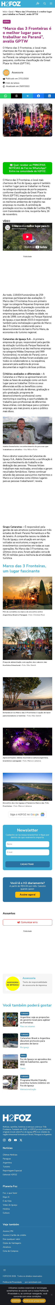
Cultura (6, 1215)
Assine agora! (27, 896)
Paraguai (7, 1160)
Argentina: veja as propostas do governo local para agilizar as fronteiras (35, 1022)
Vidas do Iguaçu (10, 1207)
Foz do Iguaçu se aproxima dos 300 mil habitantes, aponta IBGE (35, 1064)
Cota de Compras (10, 1253)
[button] (44, 4)
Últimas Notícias (10, 1157)
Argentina (7, 1164)
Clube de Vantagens (12, 1245)
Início (5, 11)
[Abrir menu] (4, 1272)
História (6, 1211)
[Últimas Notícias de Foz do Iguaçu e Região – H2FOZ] (11, 4)
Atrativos (7, 1249)
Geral (11, 11)
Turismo (24, 1016)
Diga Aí (6, 1199)
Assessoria (17, 72)
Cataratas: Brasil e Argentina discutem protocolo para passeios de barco (35, 1043)
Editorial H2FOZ (10, 1176)
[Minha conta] (37, 4)
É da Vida (7, 1203)
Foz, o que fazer (10, 1195)
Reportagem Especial (12, 1172)
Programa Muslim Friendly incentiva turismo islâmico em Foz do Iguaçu (35, 1085)
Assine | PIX (8, 1233)
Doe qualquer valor (11, 1241)
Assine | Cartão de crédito (14, 1237)
